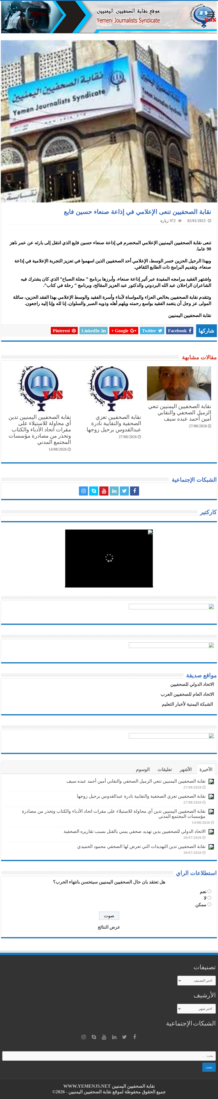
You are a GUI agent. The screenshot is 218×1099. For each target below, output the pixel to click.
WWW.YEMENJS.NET (87, 1086)
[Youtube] (103, 491)
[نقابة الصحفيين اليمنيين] (109, 17)
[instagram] (83, 491)
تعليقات (165, 769)
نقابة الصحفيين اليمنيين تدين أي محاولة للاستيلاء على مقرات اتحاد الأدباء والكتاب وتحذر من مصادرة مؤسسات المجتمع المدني (40, 429)
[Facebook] (134, 491)
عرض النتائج (109, 927)
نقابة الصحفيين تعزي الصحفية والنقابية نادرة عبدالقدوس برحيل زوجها (114, 423)
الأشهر (186, 769)
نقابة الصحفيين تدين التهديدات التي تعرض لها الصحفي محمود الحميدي (141, 846)
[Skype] (93, 491)
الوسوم (143, 769)
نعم (203, 891)
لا (205, 898)
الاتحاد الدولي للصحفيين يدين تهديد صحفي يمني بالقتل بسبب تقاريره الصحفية (135, 831)
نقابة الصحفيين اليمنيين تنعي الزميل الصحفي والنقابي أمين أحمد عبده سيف (179, 412)
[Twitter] (124, 491)
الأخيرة (206, 769)
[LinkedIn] (114, 491)
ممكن (200, 904)
